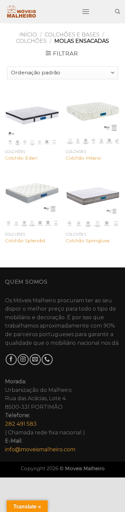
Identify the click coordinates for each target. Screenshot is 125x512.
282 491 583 (21, 424)
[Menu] (86, 11)
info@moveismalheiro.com (40, 449)
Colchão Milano (83, 158)
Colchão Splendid (25, 240)
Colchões (31, 41)
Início (28, 35)
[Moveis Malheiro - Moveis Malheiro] (38, 11)
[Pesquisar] (117, 11)
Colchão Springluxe (88, 240)
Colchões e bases (72, 35)
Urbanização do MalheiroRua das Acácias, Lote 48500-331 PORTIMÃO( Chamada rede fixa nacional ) (45, 415)
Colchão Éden (21, 158)
